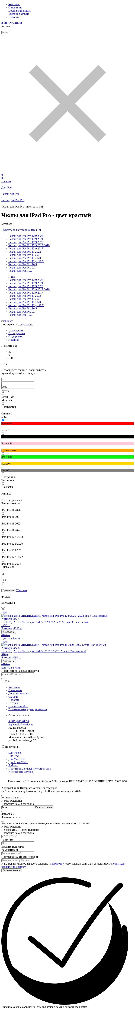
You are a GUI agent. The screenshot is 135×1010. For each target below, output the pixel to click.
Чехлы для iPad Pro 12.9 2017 (25, 248)
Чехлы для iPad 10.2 (20, 270)
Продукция (11, 746)
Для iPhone (14, 752)
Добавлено (8, 632)
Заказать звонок (11, 870)
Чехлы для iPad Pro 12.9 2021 (25, 238)
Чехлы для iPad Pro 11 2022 (24, 251)
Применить (8, 590)
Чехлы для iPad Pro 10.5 (22, 264)
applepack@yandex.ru (20, 724)
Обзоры (13, 702)
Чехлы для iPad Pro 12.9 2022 (25, 235)
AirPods (13, 765)
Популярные (25, 324)
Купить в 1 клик (43, 807)
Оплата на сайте (18, 706)
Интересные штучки (20, 771)
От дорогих (15, 336)
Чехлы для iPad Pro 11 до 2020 (26, 261)
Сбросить (21, 590)
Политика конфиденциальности (27, 709)
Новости (13, 17)
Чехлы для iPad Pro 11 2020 (24, 258)
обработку (58, 863)
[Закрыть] (2, 821)
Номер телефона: (11, 800)
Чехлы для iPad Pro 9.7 (21, 267)
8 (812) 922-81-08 (11, 23)
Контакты (14, 4)
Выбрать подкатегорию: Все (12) (21, 229)
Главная (6, 181)
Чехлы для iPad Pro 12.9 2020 (25, 242)
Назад (11, 276)
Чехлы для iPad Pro (12, 200)
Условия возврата (18, 13)
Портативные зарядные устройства (29, 768)
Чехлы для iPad (10, 193)
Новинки (14, 339)
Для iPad (6, 187)
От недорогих (16, 333)
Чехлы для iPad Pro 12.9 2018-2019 (29, 245)
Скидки (13, 696)
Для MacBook (16, 759)
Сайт (8, 681)
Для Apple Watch (18, 762)
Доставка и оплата (19, 10)
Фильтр (8, 320)
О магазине (15, 7)
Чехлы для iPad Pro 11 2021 (24, 254)
